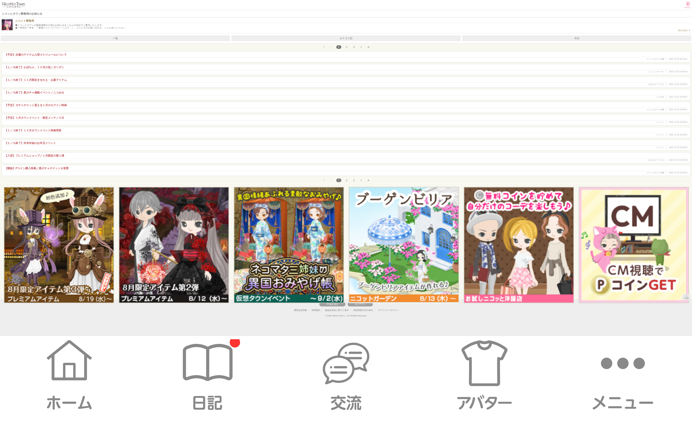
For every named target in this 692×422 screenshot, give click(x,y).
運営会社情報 (300, 310)
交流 (346, 375)
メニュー (622, 375)
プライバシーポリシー (388, 310)
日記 (207, 375)
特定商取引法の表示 (363, 310)
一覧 (115, 38)
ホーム (69, 375)
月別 (576, 38)
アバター (484, 375)
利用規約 (316, 310)
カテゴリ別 (346, 38)
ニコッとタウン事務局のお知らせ (22, 13)
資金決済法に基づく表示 (337, 310)
